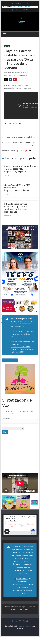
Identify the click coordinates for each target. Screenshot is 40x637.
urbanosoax (16, 72)
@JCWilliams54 (21, 579)
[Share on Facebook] (10, 79)
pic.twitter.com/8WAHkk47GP (20, 347)
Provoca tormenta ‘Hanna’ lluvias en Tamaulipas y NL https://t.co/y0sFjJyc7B (20, 169)
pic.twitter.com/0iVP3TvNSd (22, 584)
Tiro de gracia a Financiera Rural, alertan (20, 137)
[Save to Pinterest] (15, 79)
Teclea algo (6, 418)
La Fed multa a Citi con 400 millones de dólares (18, 144)
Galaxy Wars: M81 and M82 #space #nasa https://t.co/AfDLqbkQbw (17, 188)
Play (5, 432)
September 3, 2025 (17, 352)
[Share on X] (6, 79)
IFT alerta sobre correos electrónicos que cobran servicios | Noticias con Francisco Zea (15, 208)
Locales (7, 46)
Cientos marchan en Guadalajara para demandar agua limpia (24, 8)
